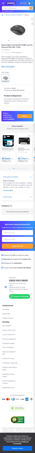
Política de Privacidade (21, 442)
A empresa (5, 309)
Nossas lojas (6, 313)
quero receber (17, 246)
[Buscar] (31, 8)
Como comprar (6, 325)
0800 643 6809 (18, 280)
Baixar (24, 116)
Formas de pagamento (9, 339)
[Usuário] (21, 3)
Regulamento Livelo (8, 387)
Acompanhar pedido (8, 343)
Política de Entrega (8, 358)
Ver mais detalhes (8, 190)
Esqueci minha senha (8, 330)
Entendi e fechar (17, 448)
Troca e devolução (8, 347)
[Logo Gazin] (11, 3)
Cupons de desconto (8, 334)
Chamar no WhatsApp (21, 296)
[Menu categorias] (3, 3)
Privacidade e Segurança (9, 363)
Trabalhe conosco (7, 318)
